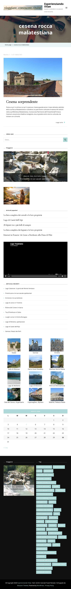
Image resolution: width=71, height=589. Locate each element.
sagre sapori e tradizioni (47, 537)
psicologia (41, 533)
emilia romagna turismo (46, 498)
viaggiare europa (44, 564)
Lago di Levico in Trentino (13, 303)
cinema (56, 486)
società (62, 537)
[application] (35, 260)
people (61, 525)
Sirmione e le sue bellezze (13, 298)
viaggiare (41, 556)
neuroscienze (51, 521)
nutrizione (42, 525)
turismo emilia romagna (46, 552)
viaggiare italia (59, 564)
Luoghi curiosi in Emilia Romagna (16, 317)
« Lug (6, 447)
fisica (57, 510)
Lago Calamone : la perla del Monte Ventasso (19, 288)
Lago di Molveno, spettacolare (15, 322)
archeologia (58, 467)
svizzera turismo (44, 545)
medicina (53, 517)
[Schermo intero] (65, 277)
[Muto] (62, 277)
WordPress (40, 585)
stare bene (41, 541)
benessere (48, 471)
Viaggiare (44, 176)
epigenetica (42, 502)
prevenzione (52, 529)
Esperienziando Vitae (54, 5)
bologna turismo (44, 478)
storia (51, 541)
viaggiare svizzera (44, 568)
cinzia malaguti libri (45, 490)
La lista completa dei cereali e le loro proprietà (23, 215)
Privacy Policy (49, 585)
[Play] (6, 277)
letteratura (42, 517)
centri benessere (43, 486)
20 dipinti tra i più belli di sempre (17, 225)
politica (41, 529)
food (56, 513)
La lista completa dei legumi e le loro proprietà (23, 230)
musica (40, 521)
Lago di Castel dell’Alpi (13, 220)
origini (52, 525)
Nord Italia (37, 176)
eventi (52, 502)
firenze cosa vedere (44, 510)
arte (39, 471)
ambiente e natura (44, 467)
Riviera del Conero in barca (14, 308)
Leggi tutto (59, 122)
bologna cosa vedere (45, 475)
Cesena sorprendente (22, 102)
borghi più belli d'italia (46, 482)
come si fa (60, 490)
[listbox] (35, 166)
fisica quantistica (44, 513)
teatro (56, 545)
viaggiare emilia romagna (47, 560)
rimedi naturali (54, 533)
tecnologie (42, 548)
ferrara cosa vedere (44, 506)
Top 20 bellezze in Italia (13, 312)
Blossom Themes (22, 585)
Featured (26, 176)
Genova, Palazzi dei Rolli (13, 331)
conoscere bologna (44, 494)
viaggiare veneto (44, 572)
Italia (31, 176)
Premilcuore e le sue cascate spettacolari (35, 179)
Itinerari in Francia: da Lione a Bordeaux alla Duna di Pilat (28, 235)
